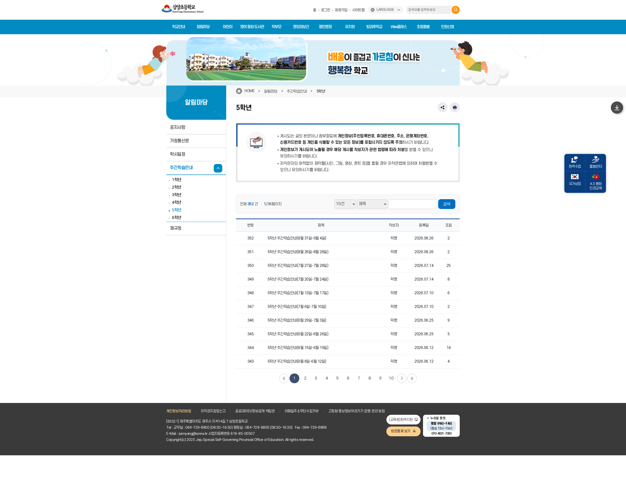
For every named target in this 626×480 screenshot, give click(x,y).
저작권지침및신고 (213, 411)
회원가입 (341, 10)
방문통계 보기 (400, 431)
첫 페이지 (284, 378)
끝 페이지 (412, 378)
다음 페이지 (401, 378)
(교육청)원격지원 (401, 420)
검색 (446, 204)
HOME (249, 91)
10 (391, 378)
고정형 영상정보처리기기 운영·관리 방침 (356, 411)
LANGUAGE (385, 10)
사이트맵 (358, 10)
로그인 (325, 10)
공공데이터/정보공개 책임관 (255, 411)
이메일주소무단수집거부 (302, 411)
